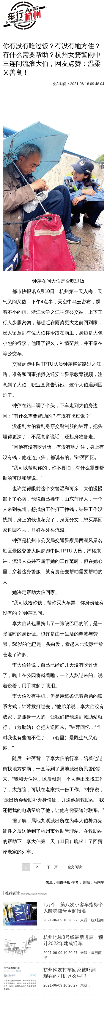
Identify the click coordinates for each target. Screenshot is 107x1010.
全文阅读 (74, 867)
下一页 (52, 867)
